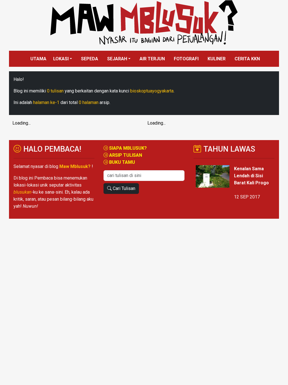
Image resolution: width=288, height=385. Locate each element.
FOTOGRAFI (186, 58)
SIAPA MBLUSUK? (127, 148)
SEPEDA (89, 58)
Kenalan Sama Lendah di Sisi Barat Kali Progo (251, 175)
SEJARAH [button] (117, 58)
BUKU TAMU (121, 162)
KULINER (217, 58)
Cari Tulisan (123, 188)
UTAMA (38, 58)
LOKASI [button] (61, 58)
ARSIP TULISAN (125, 155)
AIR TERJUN (152, 58)
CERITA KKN (247, 58)
